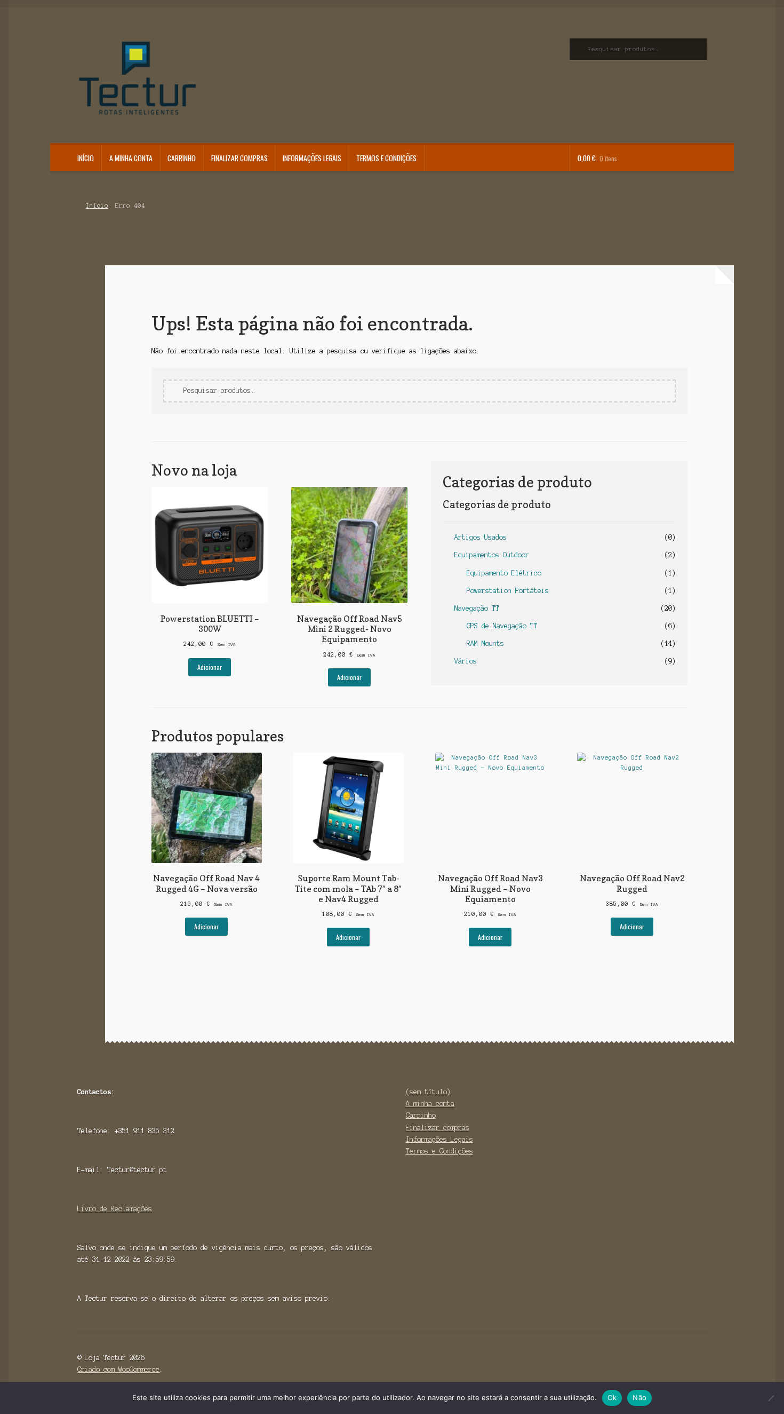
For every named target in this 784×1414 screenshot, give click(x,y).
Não (639, 1397)
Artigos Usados (480, 537)
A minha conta (131, 158)
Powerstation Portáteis (508, 590)
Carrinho (181, 158)
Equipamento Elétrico (504, 573)
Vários (465, 661)
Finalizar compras (239, 158)
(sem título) (428, 1091)
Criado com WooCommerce (118, 1369)
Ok (612, 1397)
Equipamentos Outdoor (491, 554)
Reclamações (131, 1208)
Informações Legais (312, 158)
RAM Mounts (485, 643)
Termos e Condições (386, 158)
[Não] (770, 1398)
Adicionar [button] (209, 667)
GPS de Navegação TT (502, 625)
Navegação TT (476, 608)
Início (85, 158)
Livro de (94, 1208)
